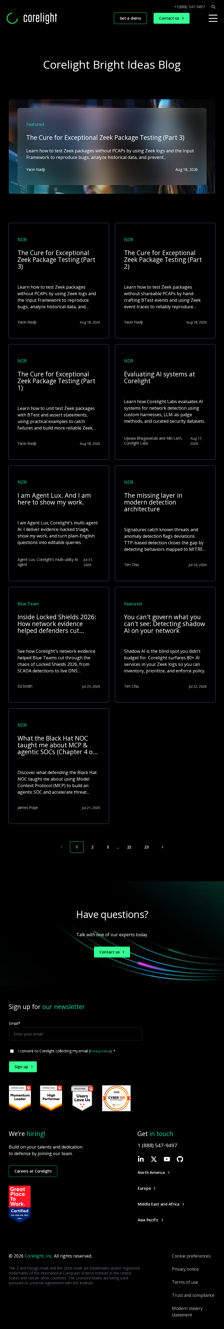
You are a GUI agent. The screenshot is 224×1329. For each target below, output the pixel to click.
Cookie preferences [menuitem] (191, 1256)
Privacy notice (100, 1051)
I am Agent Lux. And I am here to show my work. (54, 499)
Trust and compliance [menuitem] (193, 1295)
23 (146, 847)
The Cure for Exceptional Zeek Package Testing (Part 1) (56, 381)
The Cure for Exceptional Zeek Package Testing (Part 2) (163, 260)
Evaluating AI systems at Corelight (159, 378)
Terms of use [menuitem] (185, 1282)
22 (129, 847)
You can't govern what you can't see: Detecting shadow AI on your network (164, 624)
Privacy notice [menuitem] (185, 1269)
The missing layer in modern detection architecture (153, 502)
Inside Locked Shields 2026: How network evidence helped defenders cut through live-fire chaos (56, 624)
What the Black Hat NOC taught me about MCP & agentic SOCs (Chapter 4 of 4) (56, 745)
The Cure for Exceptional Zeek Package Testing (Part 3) (56, 260)
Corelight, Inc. (39, 1256)
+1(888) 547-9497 (189, 6)
